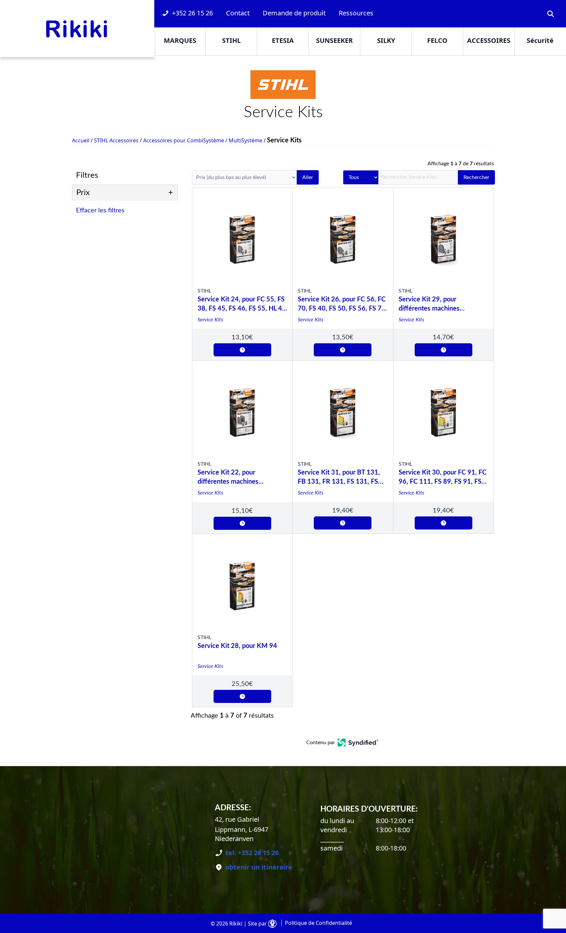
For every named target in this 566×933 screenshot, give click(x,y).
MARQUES (180, 40)
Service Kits (210, 319)
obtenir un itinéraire (258, 867)
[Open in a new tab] (358, 742)
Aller (307, 177)
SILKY (386, 40)
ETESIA (283, 40)
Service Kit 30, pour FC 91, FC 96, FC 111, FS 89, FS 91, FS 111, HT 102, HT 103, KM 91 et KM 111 (442, 477)
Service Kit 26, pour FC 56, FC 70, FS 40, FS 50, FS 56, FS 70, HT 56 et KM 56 (342, 304)
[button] (127, 210)
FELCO (437, 40)
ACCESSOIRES (488, 40)
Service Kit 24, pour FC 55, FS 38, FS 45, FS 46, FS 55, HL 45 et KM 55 (242, 304)
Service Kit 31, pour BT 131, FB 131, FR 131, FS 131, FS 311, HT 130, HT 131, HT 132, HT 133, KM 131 (342, 477)
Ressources (356, 13)
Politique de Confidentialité (318, 922)
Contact (238, 13)
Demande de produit (294, 13)
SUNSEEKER (334, 40)
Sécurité (540, 40)
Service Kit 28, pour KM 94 (237, 646)
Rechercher (476, 177)
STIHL (231, 40)
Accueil (80, 140)
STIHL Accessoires (116, 140)
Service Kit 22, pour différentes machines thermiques (228, 477)
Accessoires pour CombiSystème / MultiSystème (202, 140)
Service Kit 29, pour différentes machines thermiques (429, 304)
